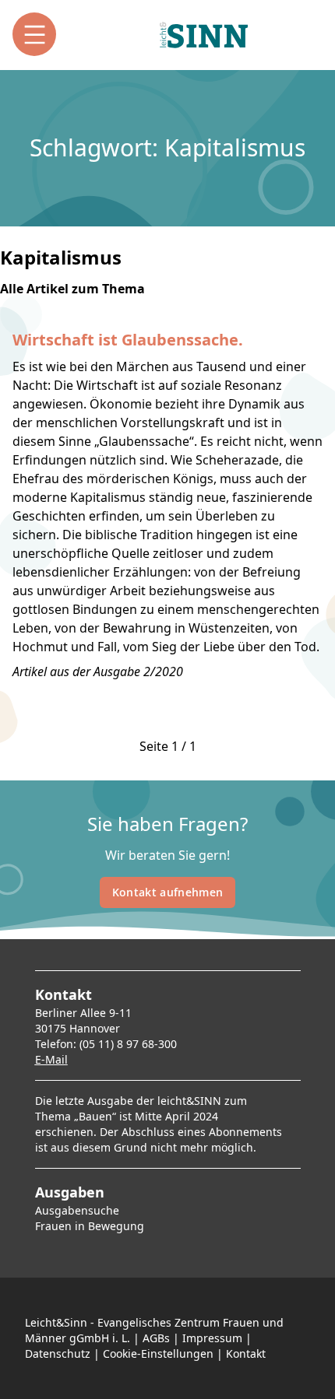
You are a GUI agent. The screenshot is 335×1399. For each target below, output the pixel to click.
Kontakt (246, 1353)
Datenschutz (57, 1353)
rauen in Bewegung (92, 1225)
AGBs (156, 1338)
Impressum (212, 1338)
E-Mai (50, 1059)
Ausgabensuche (77, 1210)
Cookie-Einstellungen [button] (158, 1353)
